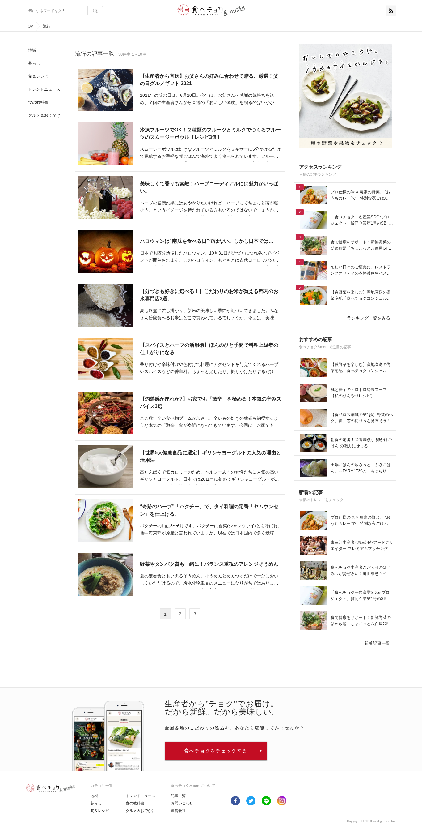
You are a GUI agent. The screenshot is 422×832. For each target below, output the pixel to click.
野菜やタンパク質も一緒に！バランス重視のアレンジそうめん (209, 564)
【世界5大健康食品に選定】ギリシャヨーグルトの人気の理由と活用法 (210, 456)
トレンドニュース (140, 796)
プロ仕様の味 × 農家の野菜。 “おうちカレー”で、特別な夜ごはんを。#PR (360, 195)
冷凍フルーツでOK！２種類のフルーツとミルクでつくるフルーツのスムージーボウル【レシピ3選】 (210, 133)
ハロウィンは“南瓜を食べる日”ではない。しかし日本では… (206, 241)
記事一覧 (178, 796)
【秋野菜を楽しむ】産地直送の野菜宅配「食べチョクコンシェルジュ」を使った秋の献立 (361, 368)
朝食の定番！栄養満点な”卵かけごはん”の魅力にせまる (361, 442)
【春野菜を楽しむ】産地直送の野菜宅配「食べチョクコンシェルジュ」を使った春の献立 (361, 295)
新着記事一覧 (377, 643)
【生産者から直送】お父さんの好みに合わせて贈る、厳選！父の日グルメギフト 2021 (209, 79)
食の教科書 (135, 803)
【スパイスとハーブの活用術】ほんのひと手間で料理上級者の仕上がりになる (209, 348)
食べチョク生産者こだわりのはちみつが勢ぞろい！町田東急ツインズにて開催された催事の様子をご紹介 (361, 571)
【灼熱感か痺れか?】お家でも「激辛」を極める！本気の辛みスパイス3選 (210, 402)
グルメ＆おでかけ (140, 810)
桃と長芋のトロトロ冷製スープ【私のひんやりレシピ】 (359, 392)
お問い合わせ (182, 803)
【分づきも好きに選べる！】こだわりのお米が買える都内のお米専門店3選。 (209, 295)
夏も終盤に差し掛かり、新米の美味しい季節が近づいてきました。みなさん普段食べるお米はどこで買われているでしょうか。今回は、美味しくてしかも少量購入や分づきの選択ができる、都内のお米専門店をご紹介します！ (209, 315)
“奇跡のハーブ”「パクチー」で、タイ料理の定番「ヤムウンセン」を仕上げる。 (209, 510)
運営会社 (178, 810)
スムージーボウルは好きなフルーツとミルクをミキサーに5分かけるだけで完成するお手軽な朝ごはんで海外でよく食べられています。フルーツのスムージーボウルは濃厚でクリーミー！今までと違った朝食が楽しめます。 (210, 154)
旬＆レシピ (100, 810)
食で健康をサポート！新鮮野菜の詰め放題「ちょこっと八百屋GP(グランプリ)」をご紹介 (361, 245)
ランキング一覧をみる (368, 318)
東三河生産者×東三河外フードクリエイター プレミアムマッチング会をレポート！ (362, 545)
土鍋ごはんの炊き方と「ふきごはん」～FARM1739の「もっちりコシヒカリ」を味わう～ (361, 468)
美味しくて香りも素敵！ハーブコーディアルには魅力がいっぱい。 (209, 187)
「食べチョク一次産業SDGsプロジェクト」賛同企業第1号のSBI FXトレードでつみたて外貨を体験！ (361, 220)
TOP (29, 26)
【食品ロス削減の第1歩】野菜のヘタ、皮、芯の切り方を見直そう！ (362, 417)
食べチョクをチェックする (215, 750)
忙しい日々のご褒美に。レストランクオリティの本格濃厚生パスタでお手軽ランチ (361, 270)
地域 (94, 796)
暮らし (96, 803)
